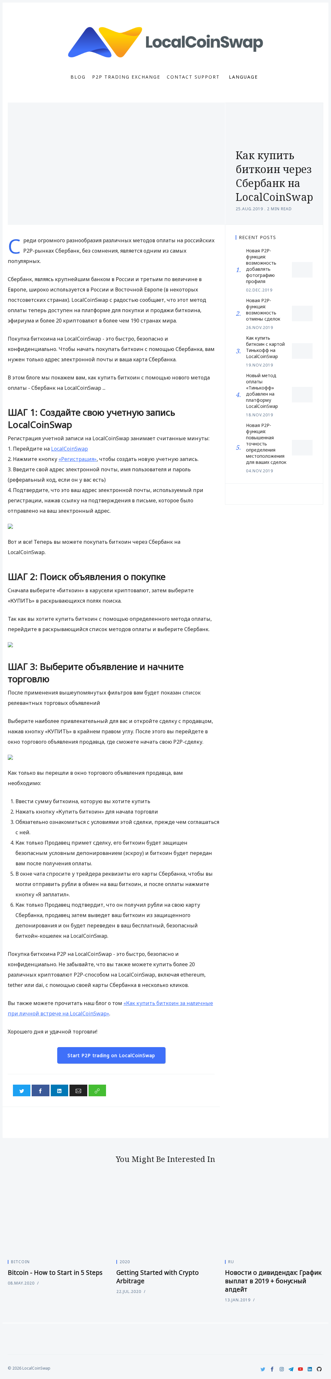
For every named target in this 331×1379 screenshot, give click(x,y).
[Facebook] (272, 1369)
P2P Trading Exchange (126, 77)
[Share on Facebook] (40, 1090)
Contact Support (193, 77)
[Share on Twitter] (21, 1090)
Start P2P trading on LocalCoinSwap (111, 1055)
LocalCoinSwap (69, 448)
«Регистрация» (78, 459)
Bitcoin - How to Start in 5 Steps (55, 1272)
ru (231, 1261)
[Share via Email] (78, 1090)
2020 (125, 1261)
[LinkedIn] (310, 1369)
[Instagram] (282, 1369)
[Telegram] (291, 1369)
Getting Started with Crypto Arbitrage (157, 1276)
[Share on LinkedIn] (59, 1090)
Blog (78, 77)
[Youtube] (300, 1369)
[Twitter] (263, 1369)
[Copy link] (97, 1090)
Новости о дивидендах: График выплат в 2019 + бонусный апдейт (273, 1281)
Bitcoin (20, 1261)
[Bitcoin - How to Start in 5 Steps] (57, 1216)
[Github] (319, 1369)
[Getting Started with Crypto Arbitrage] (165, 1216)
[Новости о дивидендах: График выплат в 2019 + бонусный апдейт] (274, 1216)
